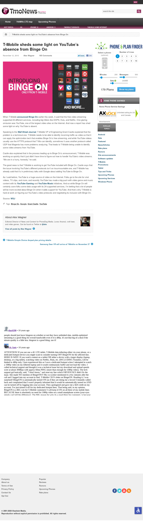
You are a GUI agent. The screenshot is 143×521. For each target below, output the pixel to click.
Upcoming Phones (47, 21)
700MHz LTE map (24, 21)
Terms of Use (7, 485)
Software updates (105, 158)
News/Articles (104, 144)
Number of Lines (127, 52)
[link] (107, 113)
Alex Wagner (28, 55)
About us (5, 482)
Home (8, 21)
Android (101, 134)
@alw (44, 224)
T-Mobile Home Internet (97, 27)
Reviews (42, 482)
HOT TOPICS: (8, 27)
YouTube (43, 204)
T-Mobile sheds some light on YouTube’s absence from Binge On (41, 46)
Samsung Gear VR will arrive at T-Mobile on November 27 (66, 244)
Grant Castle (33, 204)
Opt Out (4, 495)
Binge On (15, 204)
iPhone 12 (34, 27)
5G (21, 27)
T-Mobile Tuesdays (71, 27)
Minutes (103, 74)
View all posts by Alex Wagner (19, 228)
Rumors (101, 151)
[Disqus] (48, 360)
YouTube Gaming (25, 183)
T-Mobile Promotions (103, 163)
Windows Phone (105, 181)
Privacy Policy (7, 489)
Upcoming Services (106, 178)
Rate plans (102, 148)
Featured (102, 141)
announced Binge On (27, 116)
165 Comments (45, 55)
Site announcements (107, 155)
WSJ (13, 198)
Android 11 (51, 27)
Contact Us (6, 492)
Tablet (100, 168)
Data (100, 138)
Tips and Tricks (104, 171)
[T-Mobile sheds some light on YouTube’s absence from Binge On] (48, 87)
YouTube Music (45, 183)
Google (23, 204)
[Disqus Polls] (48, 288)
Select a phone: (104, 54)
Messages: (129, 74)
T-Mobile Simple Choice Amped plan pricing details (27, 240)
